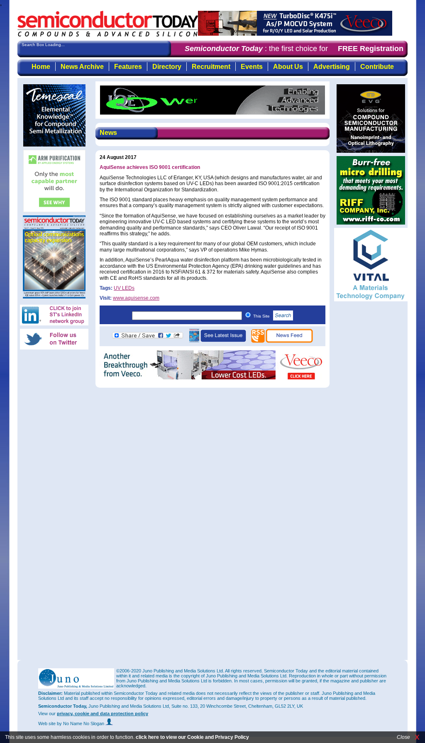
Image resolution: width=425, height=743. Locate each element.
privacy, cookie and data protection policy (102, 713)
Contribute (377, 66)
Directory (166, 66)
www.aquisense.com (136, 298)
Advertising (331, 66)
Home (41, 66)
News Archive (82, 66)
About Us (288, 66)
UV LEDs (124, 288)
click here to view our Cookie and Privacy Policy (192, 737)
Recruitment (211, 66)
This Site (262, 316)
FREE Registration (370, 48)
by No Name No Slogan (81, 723)
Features (128, 66)
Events (252, 66)
